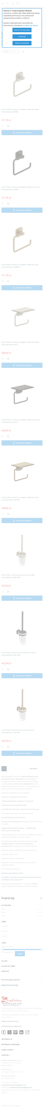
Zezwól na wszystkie (22, 30)
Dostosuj (22, 36)
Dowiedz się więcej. (30, 25)
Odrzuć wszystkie (22, 43)
